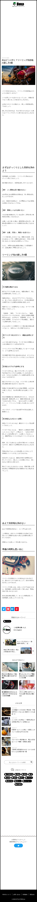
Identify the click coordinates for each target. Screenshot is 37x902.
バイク (8, 621)
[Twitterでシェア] (4, 610)
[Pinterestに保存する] (17, 610)
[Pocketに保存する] (8, 610)
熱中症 (10, 781)
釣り (22, 778)
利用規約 (25, 894)
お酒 (8, 778)
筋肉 (15, 778)
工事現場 (10, 774)
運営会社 (32, 894)
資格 (25, 774)
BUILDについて (7, 894)
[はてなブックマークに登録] (12, 610)
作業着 (19, 784)
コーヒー (28, 781)
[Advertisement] (18, 32)
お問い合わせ (16, 894)
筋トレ (18, 781)
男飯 (18, 774)
